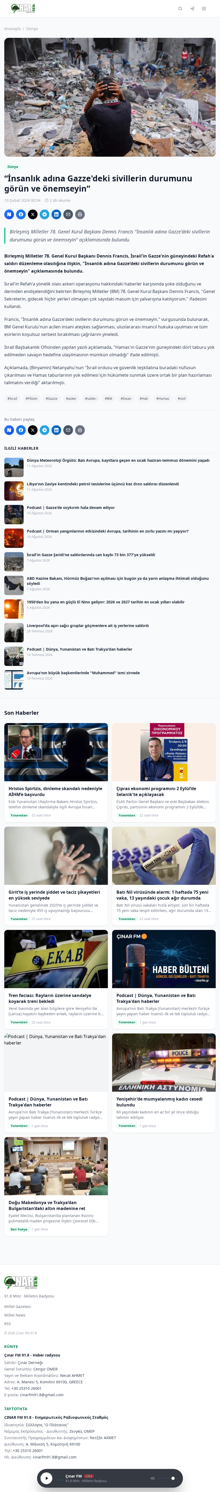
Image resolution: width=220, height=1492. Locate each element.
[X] (33, 214)
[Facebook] (21, 214)
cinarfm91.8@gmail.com (42, 1394)
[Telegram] (44, 214)
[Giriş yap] (192, 8)
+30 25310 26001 (27, 1388)
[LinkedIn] (56, 214)
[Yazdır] (80, 214)
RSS (7, 1323)
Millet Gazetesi (17, 1306)
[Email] (68, 214)
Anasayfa (12, 28)
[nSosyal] (9, 214)
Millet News (14, 1315)
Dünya (32, 28)
